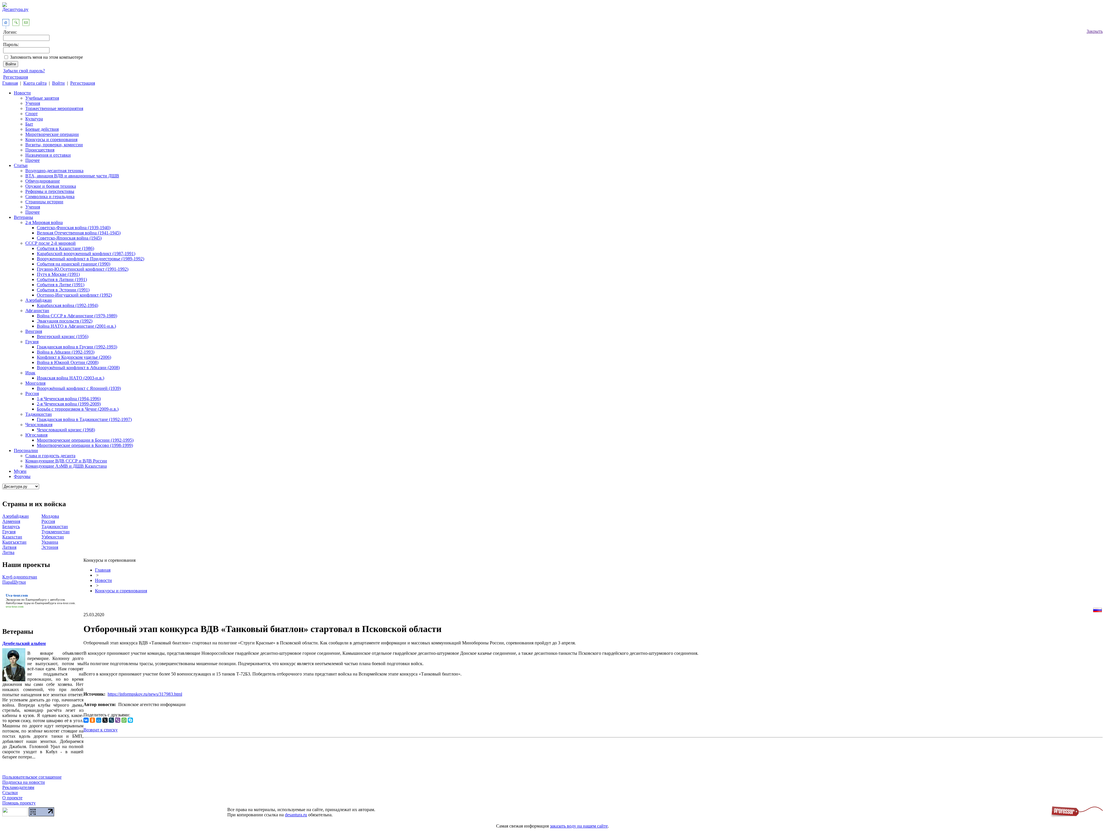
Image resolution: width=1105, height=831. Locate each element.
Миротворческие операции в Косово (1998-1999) (85, 445)
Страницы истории (44, 201)
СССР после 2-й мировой (50, 243)
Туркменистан (55, 531)
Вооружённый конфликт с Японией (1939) (79, 388)
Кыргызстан (14, 542)
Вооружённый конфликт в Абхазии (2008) (78, 367)
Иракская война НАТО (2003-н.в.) (70, 377)
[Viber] (117, 720)
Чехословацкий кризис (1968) (66, 429)
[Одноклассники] (92, 720)
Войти (58, 83)
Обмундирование (42, 181)
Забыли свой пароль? (24, 70)
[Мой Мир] (98, 720)
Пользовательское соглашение (32, 777)
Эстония (49, 547)
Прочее (32, 160)
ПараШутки (14, 582)
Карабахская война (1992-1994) (67, 305)
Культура (34, 118)
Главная (10, 83)
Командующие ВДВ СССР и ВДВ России (66, 460)
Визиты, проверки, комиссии (54, 144)
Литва (8, 552)
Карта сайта (35, 83)
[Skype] (130, 720)
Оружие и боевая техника (50, 186)
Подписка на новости (23, 782)
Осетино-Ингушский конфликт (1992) (74, 295)
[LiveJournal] (111, 720)
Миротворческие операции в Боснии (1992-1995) (85, 440)
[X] (105, 720)
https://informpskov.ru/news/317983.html (145, 694)
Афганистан (37, 310)
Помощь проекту (19, 802)
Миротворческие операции (52, 134)
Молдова (50, 516)
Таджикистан (38, 414)
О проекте (12, 797)
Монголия (35, 383)
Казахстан (12, 536)
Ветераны (23, 217)
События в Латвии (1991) (62, 279)
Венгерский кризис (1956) (62, 336)
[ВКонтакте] (86, 720)
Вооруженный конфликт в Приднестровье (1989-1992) (90, 258)
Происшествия (39, 149)
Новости (22, 92)
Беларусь (11, 526)
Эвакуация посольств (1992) (64, 320)
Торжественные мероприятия (54, 108)
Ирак (30, 372)
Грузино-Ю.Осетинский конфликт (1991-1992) (82, 269)
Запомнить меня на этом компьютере (46, 57)
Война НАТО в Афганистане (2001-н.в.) (76, 326)
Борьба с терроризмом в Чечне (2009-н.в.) (78, 409)
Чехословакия (38, 424)
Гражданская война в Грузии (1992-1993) (77, 346)
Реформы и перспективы (49, 191)
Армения (11, 521)
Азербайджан (38, 300)
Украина (49, 542)
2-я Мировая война (44, 222)
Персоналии (26, 450)
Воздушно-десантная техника (54, 170)
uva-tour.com (66, 603)
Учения (32, 103)
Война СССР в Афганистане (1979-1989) (77, 315)
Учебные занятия (42, 98)
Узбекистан (52, 536)
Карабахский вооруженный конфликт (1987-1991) (86, 253)
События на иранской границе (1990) (73, 263)
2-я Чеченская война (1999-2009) (69, 403)
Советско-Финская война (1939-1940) (73, 227)
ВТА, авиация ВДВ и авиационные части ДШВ (72, 175)
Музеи (20, 471)
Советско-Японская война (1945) (69, 238)
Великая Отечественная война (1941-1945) (79, 232)
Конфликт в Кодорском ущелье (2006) (74, 357)
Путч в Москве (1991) (58, 274)
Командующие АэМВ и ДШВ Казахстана (66, 466)
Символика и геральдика (50, 196)
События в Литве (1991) (60, 284)
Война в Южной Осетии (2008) (67, 362)
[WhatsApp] (124, 720)
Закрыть (1095, 31)
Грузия (32, 341)
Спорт (31, 113)
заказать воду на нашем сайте (579, 826)
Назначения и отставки (48, 155)
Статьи (21, 165)
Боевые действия (42, 129)
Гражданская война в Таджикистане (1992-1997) (84, 419)
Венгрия (33, 331)
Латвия (9, 547)
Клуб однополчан (19, 576)
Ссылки (10, 792)
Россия (32, 393)
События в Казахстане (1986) (65, 248)
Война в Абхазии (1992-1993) (65, 352)
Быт (29, 124)
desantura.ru (296, 814)
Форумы (22, 476)
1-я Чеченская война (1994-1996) (69, 398)
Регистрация (15, 77)
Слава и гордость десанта (50, 455)
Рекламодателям (18, 787)
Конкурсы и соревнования (51, 139)
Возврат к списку (100, 729)
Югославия (36, 434)
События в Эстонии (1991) (63, 289)
